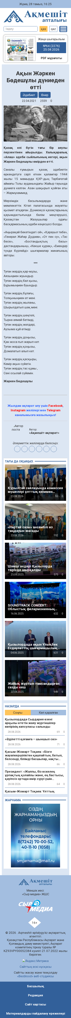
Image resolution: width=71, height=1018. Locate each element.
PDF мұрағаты (51, 58)
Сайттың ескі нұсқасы (36, 967)
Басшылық (35, 986)
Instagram (18, 410)
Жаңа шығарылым (51, 44)
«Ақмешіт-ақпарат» (44, 433)
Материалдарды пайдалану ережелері (35, 1013)
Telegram (53, 410)
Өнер (44, 95)
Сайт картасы (35, 1004)
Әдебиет (29, 95)
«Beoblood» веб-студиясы (35, 976)
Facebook (55, 405)
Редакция (35, 995)
